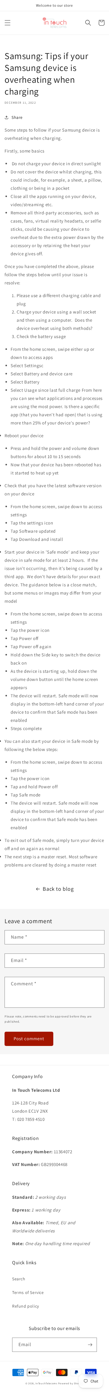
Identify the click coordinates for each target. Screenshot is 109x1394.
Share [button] (17, 117)
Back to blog (58, 888)
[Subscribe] (90, 1345)
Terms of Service (28, 1292)
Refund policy (25, 1306)
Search (18, 1279)
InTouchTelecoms (46, 1383)
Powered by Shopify (71, 1383)
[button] (7, 22)
